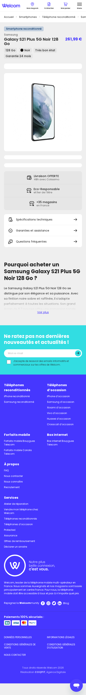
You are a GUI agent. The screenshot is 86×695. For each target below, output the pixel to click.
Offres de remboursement (19, 541)
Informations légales (61, 637)
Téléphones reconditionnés (17, 387)
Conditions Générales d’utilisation (61, 646)
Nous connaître (13, 481)
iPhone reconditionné (17, 396)
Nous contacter (13, 476)
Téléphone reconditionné (58, 17)
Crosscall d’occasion (60, 424)
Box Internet (57, 434)
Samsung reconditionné (19, 402)
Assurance (10, 535)
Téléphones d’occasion (57, 387)
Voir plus (43, 312)
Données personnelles (18, 637)
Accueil (9, 17)
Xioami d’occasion (58, 407)
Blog (66, 603)
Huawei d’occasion (59, 418)
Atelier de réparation (16, 504)
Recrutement (12, 487)
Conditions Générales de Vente (20, 646)
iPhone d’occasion (58, 396)
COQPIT (40, 672)
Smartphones (28, 17)
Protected (9, 530)
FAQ (6, 470)
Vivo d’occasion (57, 413)
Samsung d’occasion (60, 402)
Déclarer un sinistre (15, 546)
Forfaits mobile (17, 434)
